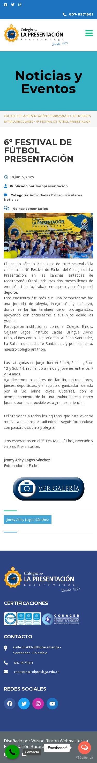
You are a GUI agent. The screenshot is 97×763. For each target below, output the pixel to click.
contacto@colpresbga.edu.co (36, 671)
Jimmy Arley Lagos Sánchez (27, 519)
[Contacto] (12, 752)
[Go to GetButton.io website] (84, 757)
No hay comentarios (30, 209)
